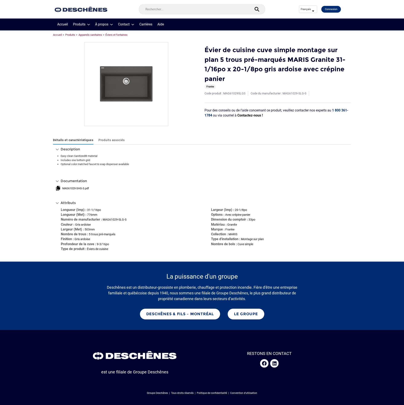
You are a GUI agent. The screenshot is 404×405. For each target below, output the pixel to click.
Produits (79, 24)
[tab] (73, 140)
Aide (160, 24)
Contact (124, 24)
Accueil (62, 24)
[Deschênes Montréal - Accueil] (81, 9)
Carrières (145, 24)
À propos (101, 24)
